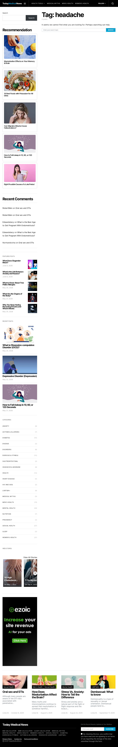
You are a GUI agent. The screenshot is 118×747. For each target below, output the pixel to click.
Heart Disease (9, 479)
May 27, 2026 (8, 299)
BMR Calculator (25, 731)
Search (111, 30)
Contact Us (18, 739)
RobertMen (7, 208)
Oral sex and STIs (23, 208)
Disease (6, 444)
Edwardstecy (8, 222)
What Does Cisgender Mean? (12, 262)
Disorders (7, 449)
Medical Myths (53, 3)
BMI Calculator (9, 731)
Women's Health (9, 537)
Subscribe (110, 729)
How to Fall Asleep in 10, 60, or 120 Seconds (18, 406)
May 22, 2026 (8, 379)
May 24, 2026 (8, 351)
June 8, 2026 (8, 277)
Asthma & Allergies (11, 432)
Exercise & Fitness (10, 455)
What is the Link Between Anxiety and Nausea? (13, 273)
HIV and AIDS (8, 485)
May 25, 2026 (8, 311)
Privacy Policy (7, 739)
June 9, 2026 (8, 266)
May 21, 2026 (8, 410)
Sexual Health (38, 10)
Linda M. (6, 713)
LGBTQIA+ (6, 490)
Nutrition (7, 514)
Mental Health (53, 10)
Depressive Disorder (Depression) (20, 376)
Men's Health (8, 502)
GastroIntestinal (10, 461)
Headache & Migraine (11, 467)
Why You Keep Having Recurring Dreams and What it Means (12, 307)
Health (6, 473)
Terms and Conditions (31, 739)
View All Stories (30, 557)
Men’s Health (67, 3)
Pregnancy (7, 520)
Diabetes (6, 438)
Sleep (5, 531)
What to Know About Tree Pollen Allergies (13, 284)
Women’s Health (82, 3)
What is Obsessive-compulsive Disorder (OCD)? (18, 346)
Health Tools (37, 3)
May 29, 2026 (8, 288)
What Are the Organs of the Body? (12, 295)
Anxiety (6, 426)
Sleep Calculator (42, 731)
